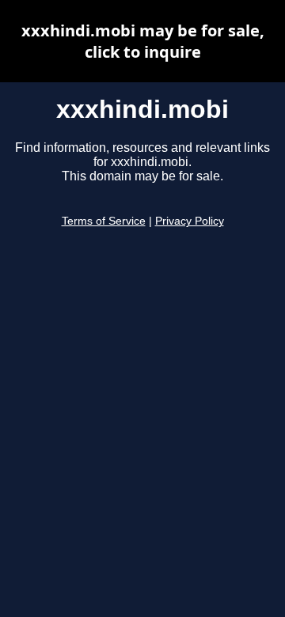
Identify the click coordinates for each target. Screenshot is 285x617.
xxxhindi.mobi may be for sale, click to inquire (142, 41)
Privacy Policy (189, 221)
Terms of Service (104, 221)
